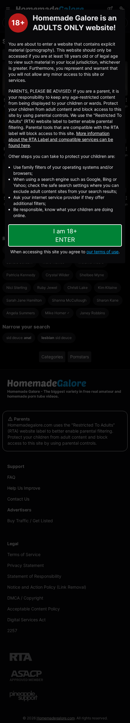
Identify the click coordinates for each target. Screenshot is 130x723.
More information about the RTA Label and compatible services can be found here (60, 139)
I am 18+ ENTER (65, 235)
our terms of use (102, 251)
